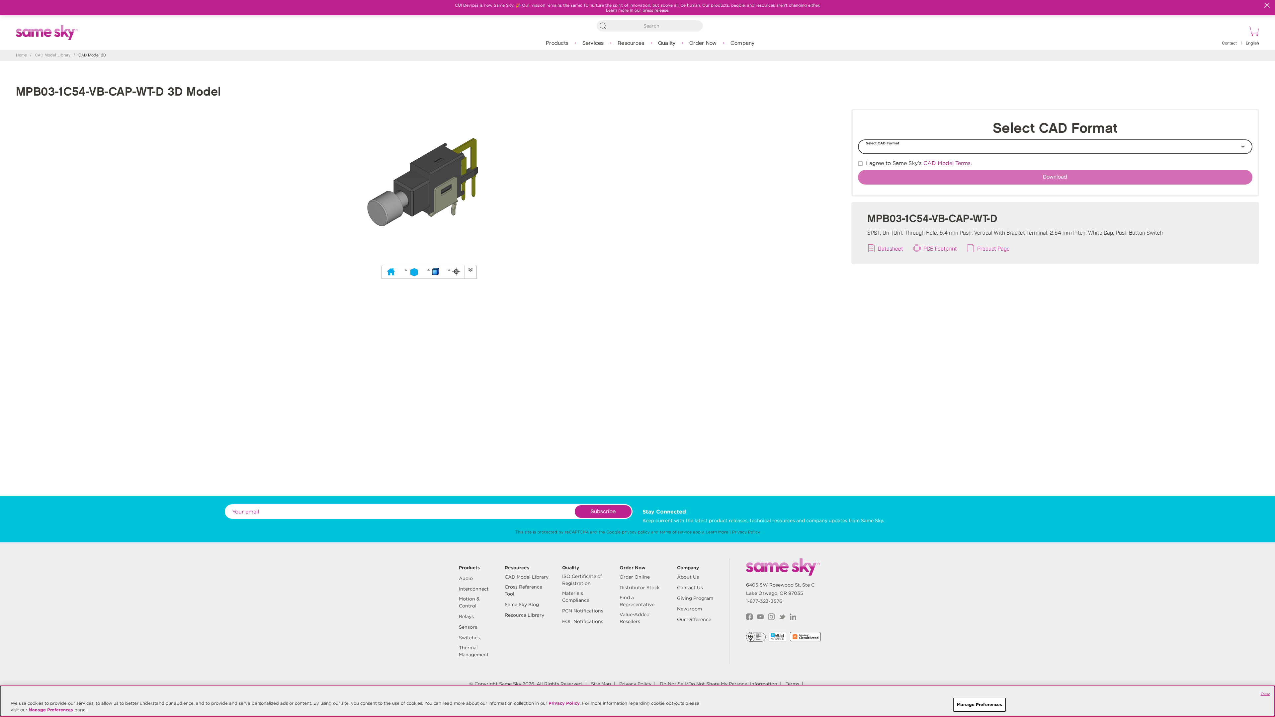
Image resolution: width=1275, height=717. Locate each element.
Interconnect (474, 589)
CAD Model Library (52, 55)
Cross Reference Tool (523, 590)
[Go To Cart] (1252, 32)
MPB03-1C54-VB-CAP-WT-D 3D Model (118, 92)
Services (593, 43)
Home (21, 55)
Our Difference (694, 619)
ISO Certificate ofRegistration (582, 580)
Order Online (635, 577)
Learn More (717, 531)
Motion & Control (469, 602)
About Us (688, 577)
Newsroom (689, 608)
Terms (792, 683)
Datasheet (890, 248)
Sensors (468, 627)
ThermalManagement (474, 651)
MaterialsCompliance (575, 597)
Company (742, 43)
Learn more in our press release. (637, 10)
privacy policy (636, 531)
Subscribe (603, 511)
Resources (631, 43)
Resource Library (524, 615)
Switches (469, 637)
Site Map (601, 683)
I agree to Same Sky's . (919, 163)
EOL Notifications (582, 621)
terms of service (676, 531)
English (1252, 43)
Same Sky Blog (522, 604)
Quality (667, 43)
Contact (1229, 43)
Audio (466, 578)
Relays (466, 616)
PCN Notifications (582, 610)
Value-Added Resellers (634, 618)
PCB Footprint (940, 248)
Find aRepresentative (637, 601)
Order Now (703, 43)
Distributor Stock (640, 587)
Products (557, 43)
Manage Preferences (51, 709)
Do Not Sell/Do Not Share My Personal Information (718, 683)
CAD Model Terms (947, 163)
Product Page (993, 248)
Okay (1265, 693)
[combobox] (650, 26)
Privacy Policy (746, 531)
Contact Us (690, 587)
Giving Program (695, 598)
